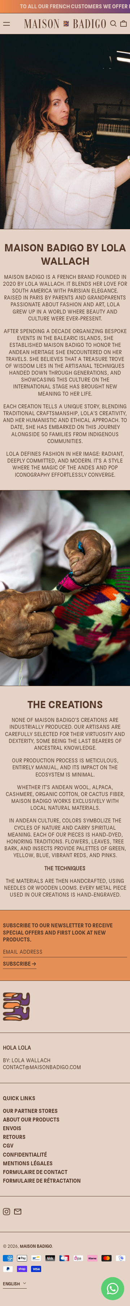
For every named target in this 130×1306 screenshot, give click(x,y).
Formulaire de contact (35, 1172)
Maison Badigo (36, 1246)
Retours (14, 1137)
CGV (8, 1146)
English (12, 1283)
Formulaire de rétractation (42, 1181)
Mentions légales (28, 1163)
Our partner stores (30, 1111)
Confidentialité (25, 1155)
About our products (31, 1119)
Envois (12, 1128)
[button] (113, 23)
